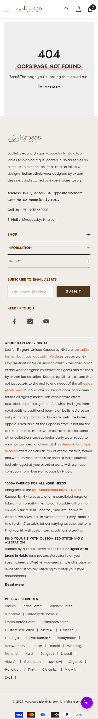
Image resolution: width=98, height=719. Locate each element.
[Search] (66, 9)
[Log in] (78, 9)
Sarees (10, 606)
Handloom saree (55, 622)
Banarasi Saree (61, 606)
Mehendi (12, 654)
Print (32, 669)
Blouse (36, 646)
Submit (73, 291)
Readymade (66, 638)
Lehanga (12, 638)
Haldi (29, 654)
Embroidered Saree (20, 622)
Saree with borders (42, 614)
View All (47, 630)
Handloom (13, 669)
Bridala (54, 646)
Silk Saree (12, 614)
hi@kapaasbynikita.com (38, 220)
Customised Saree (19, 630)
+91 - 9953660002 (35, 210)
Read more (14, 585)
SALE (9, 677)
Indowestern (15, 646)
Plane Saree (32, 606)
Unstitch (66, 630)
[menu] (6, 9)
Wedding (74, 646)
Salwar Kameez (38, 638)
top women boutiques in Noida (57, 490)
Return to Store (49, 87)
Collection (32, 662)
